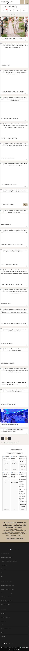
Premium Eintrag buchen (7, 600)
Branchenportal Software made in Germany (10, 647)
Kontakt (2, 613)
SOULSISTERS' (5, 65)
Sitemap (3, 636)
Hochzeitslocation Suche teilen (11, 442)
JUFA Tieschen (6, 464)
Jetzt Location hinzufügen (14, 538)
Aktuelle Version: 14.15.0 (14, 649)
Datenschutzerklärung (6, 628)
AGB (2, 624)
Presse (2, 632)
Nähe (17, 10)
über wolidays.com (5, 617)
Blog (2, 572)
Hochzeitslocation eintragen (7, 589)
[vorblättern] (24, 27)
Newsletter (3, 569)
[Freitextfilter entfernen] (22, 2)
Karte (11, 10)
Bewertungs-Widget (5, 604)
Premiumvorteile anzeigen (7, 593)
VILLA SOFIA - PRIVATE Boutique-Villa (12, 38)
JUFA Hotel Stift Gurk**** (14, 481)
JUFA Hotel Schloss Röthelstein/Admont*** (23, 506)
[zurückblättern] (4, 27)
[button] (2, 438)
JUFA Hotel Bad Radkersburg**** (6, 482)
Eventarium (14, 463)
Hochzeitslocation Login (8, 643)
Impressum (3, 621)
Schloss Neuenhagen (8, 432)
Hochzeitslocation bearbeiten (7, 585)
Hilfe (2, 576)
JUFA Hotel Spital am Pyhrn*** (23, 466)
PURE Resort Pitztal (8, 158)
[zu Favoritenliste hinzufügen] (2, 18)
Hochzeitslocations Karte (6, 557)
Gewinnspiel (4, 565)
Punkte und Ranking (5, 596)
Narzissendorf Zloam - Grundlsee (12, 92)
